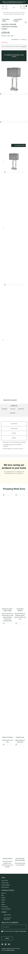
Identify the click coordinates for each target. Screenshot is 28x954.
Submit (7, 938)
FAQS (2, 902)
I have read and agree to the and (14, 931)
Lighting (16, 12)
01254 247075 (7, 915)
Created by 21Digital (10, 950)
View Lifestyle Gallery (10, 400)
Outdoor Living (4, 882)
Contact (3, 897)
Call (21, 8)
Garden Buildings (5, 885)
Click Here (23, 46)
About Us (3, 893)
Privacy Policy (4, 906)
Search (6, 8)
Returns (3, 904)
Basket (25, 8)
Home (4, 12)
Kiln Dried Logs (5, 887)
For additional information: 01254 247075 (14, 55)
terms (17, 931)
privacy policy (23, 931)
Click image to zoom (20, 145)
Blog (2, 895)
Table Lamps (21, 12)
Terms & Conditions (6, 909)
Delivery (3, 900)
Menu (2, 8)
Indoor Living (9, 12)
